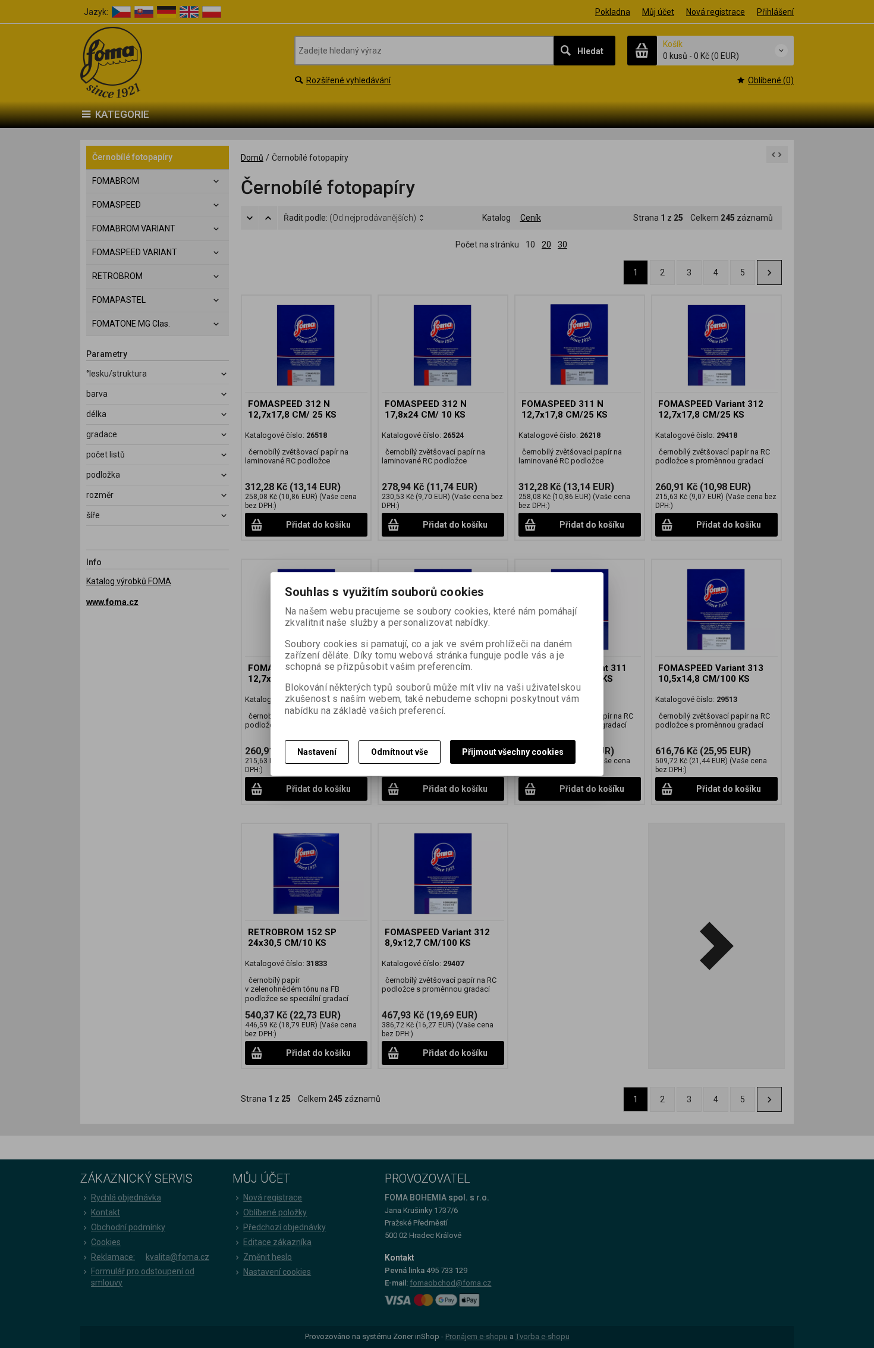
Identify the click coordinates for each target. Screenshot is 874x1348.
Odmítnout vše (399, 752)
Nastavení (317, 752)
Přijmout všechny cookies (513, 752)
